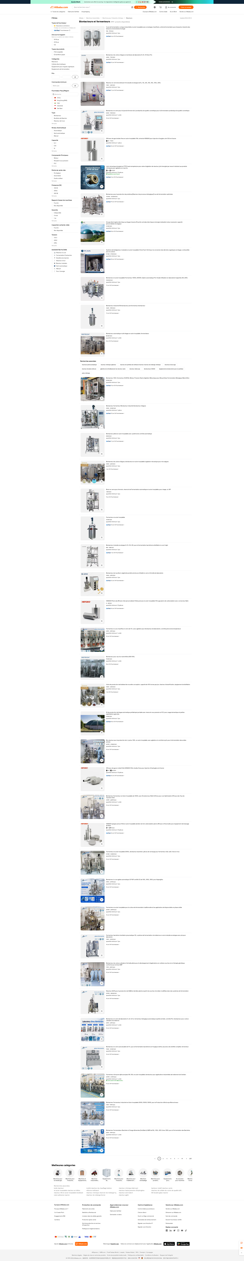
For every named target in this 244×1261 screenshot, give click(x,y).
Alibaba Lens (63, 1244)
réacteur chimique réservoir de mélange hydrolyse (102, 1193)
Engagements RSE (59, 1216)
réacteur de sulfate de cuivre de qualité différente (167, 1190)
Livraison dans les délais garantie (92, 1216)
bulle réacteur (59, 1188)
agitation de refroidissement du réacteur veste (112, 369)
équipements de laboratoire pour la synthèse (171, 369)
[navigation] (65, 589)
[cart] (160, 7)
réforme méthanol (92, 1190)
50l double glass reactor (159, 1193)
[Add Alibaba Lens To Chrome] (81, 1244)
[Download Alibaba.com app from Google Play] (183, 1244)
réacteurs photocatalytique (89, 364)
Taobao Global (130, 1252)
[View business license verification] (139, 1258)
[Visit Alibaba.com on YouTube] (182, 1230)
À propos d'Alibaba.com (61, 1205)
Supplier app (115, 1244)
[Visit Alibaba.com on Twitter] (174, 1230)
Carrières (57, 1219)
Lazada (122, 1252)
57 (182, 1158)
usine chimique (86, 373)
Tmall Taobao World (112, 1252)
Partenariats (169, 1223)
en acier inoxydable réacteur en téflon (67, 1190)
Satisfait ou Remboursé (89, 1212)
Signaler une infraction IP (145, 1223)
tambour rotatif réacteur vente (161, 1188)
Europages (149, 1252)
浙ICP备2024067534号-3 (170, 1258)
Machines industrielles (93, 18)
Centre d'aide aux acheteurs (146, 1209)
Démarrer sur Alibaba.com (173, 1212)
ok (75, 77)
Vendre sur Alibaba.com (173, 1209)
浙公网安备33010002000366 (153, 1258)
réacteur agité (124, 1195)
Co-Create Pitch (59, 1212)
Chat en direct (142, 1212)
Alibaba (81, 18)
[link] (241, 1242)
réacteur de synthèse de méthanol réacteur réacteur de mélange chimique (140, 364)
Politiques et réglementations (91, 1228)
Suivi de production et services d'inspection (91, 1224)
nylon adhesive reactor (62, 1195)
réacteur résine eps (134, 369)
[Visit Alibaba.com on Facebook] (167, 1230)
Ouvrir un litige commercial (146, 1216)
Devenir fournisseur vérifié (173, 1219)
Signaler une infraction (144, 1227)
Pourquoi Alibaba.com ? (61, 1209)
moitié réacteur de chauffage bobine (99, 1188)
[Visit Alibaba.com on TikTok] (186, 1230)
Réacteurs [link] (129, 18)
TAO (137, 1252)
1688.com (102, 1252)
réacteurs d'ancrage (170, 364)
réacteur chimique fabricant (128, 1188)
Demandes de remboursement (147, 1219)
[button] (132, 7)
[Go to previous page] (155, 1158)
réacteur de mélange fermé (95, 1195)
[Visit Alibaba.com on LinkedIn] (170, 1230)
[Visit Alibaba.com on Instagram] (178, 1230)
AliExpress (95, 1252)
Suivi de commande (171, 1216)
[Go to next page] (186, 1158)
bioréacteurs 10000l (149, 369)
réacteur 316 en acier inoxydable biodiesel (68, 1193)
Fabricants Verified (115, 1211)
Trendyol (142, 1252)
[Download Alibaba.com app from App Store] (169, 1244)
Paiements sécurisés (88, 1209)
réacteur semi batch (126, 1193)
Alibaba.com (158, 1244)
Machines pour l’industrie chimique (112, 18)
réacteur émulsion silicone (89, 369)
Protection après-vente (89, 1219)
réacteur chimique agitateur (108, 364)
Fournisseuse (119, 36)
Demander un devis (116, 1214)
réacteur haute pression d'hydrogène (131, 1190)
